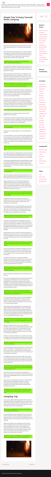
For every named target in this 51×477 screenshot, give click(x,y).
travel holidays (42, 161)
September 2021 (43, 86)
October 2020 (42, 111)
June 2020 (41, 120)
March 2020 (42, 127)
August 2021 (42, 89)
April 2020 (41, 125)
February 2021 (42, 102)
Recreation (41, 156)
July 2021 (41, 91)
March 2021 (42, 100)
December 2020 (42, 107)
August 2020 (42, 116)
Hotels (40, 154)
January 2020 (42, 131)
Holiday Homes (42, 152)
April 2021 (41, 98)
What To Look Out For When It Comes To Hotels (43, 32)
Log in (40, 174)
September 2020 (43, 113)
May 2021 (41, 95)
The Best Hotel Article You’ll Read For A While (43, 59)
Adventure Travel (43, 149)
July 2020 (41, 118)
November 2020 (42, 109)
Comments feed (42, 179)
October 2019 (42, 136)
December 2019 (42, 134)
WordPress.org (42, 181)
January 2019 (42, 138)
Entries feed (42, 177)
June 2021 (41, 93)
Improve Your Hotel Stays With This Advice (43, 47)
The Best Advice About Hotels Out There (43, 53)
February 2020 (42, 129)
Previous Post (5, 464)
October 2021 (42, 84)
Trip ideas (6, 22)
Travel (40, 158)
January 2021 (42, 104)
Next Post (32, 464)
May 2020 (41, 122)
